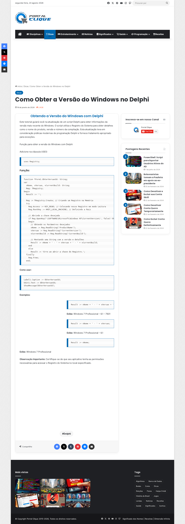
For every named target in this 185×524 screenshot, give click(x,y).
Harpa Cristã (161, 491)
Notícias (88, 34)
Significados (104, 34)
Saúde (122, 34)
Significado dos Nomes (133, 519)
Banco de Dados (155, 481)
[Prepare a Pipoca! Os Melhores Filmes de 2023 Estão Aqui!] (78, 500)
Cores (147, 486)
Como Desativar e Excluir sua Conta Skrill (153, 194)
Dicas (51, 34)
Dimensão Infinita (162, 519)
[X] (64, 447)
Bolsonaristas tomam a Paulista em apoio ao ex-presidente (153, 179)
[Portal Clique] (33, 18)
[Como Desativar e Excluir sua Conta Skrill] (133, 195)
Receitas (159, 34)
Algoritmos (140, 481)
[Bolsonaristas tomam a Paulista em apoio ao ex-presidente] (133, 178)
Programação (141, 34)
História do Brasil (143, 496)
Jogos (156, 496)
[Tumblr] (71, 447)
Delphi (67, 433)
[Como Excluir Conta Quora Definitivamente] (133, 223)
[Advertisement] (120, 15)
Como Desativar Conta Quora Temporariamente (153, 208)
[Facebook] (57, 447)
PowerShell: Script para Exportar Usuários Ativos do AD (154, 162)
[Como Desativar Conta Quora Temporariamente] (133, 209)
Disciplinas (35, 34)
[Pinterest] (78, 447)
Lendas (139, 501)
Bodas (138, 486)
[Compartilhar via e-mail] (92, 447)
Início (19, 86)
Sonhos (162, 506)
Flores (149, 491)
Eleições (139, 491)
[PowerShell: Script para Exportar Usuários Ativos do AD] (133, 161)
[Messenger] (85, 447)
